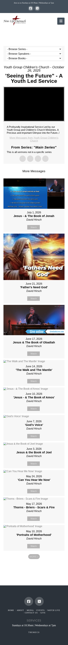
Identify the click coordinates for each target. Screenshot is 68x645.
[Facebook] (30, 8)
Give (43, 613)
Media (30, 610)
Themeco (34, 632)
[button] (61, 21)
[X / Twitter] (37, 8)
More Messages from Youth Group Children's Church (34, 139)
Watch (34, 227)
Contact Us (31, 613)
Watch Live (53, 610)
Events (40, 610)
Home (11, 610)
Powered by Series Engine (34, 565)
